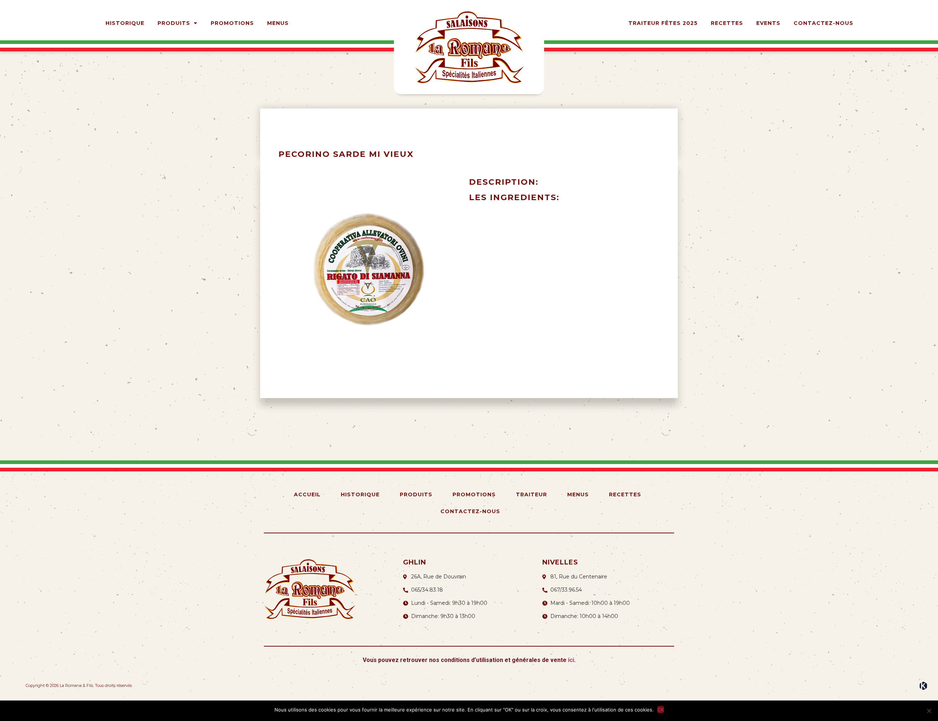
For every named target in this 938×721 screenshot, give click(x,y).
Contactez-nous (823, 23)
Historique (125, 23)
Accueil (307, 494)
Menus (278, 23)
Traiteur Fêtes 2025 (663, 23)
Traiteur (531, 494)
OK (660, 710)
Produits (174, 23)
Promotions (232, 23)
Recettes (727, 23)
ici (571, 659)
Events (768, 23)
